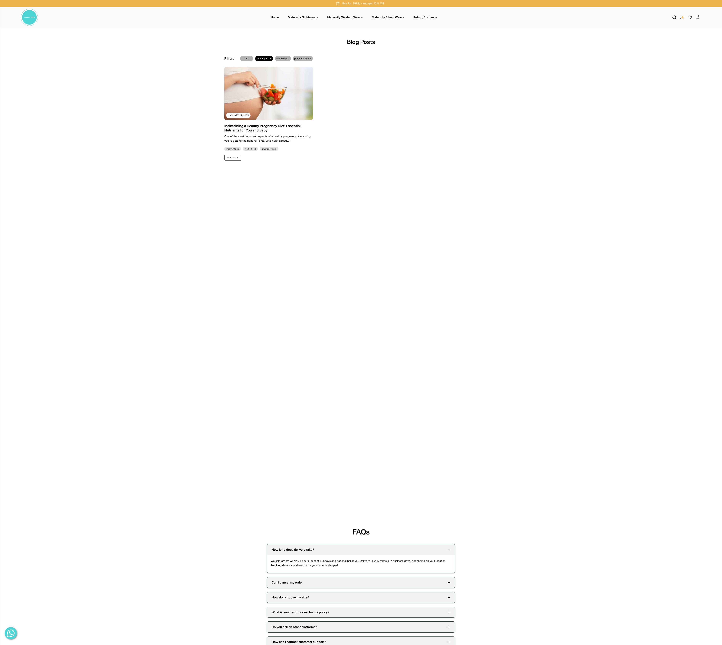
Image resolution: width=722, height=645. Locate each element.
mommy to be (264, 58)
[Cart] (697, 16)
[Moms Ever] (29, 17)
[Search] (674, 17)
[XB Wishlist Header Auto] (690, 17)
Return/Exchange (425, 17)
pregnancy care (302, 58)
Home (275, 17)
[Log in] (681, 17)
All (246, 58)
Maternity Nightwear (302, 17)
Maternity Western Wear (344, 17)
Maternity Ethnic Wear (387, 17)
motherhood (282, 58)
